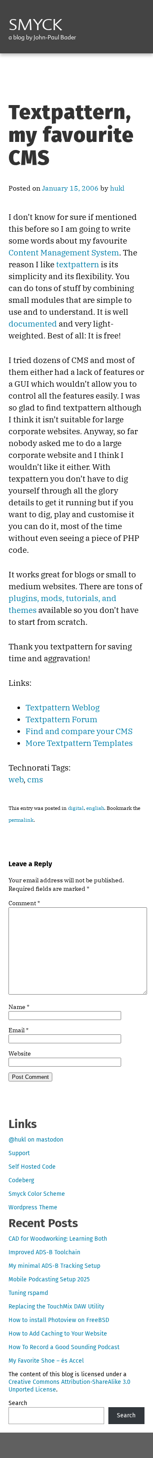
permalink (21, 820)
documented (32, 324)
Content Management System (63, 252)
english (95, 808)
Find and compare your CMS (79, 731)
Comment (24, 903)
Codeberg (21, 1180)
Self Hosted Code (32, 1166)
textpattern (77, 264)
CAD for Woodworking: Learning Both (57, 1238)
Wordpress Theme (32, 1207)
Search (17, 1403)
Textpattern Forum (61, 719)
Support (19, 1153)
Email (18, 1030)
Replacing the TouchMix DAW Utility (56, 1306)
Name (18, 1007)
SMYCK (35, 26)
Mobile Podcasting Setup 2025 (49, 1279)
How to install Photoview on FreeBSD (58, 1320)
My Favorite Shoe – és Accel (46, 1360)
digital (76, 808)
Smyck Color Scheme (36, 1193)
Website (19, 1053)
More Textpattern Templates (79, 743)
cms (35, 779)
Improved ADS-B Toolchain (44, 1252)
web (15, 779)
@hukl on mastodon (35, 1139)
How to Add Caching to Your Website (57, 1333)
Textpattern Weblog (62, 707)
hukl (117, 188)
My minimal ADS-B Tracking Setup (54, 1266)
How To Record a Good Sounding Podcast (63, 1347)
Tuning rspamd (28, 1293)
